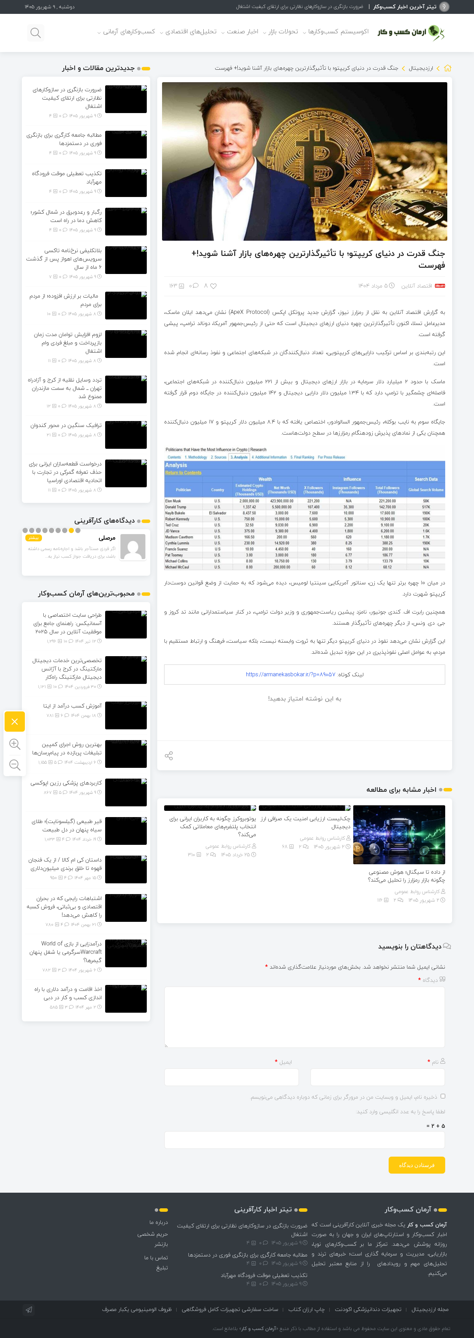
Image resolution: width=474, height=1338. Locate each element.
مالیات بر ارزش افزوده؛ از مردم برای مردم (65, 300)
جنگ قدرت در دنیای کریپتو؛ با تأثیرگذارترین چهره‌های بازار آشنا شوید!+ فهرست (318, 259)
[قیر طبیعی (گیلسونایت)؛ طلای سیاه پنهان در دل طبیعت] (126, 830)
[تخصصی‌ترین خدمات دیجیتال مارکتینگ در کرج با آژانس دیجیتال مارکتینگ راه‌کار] (126, 669)
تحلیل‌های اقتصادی (191, 31)
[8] (214, 285)
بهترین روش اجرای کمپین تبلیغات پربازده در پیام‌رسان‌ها (67, 748)
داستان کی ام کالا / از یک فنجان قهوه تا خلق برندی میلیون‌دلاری (65, 864)
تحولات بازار (283, 31)
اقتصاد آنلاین (416, 286)
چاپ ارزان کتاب (306, 1309)
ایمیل (283, 1062)
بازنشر (161, 1244)
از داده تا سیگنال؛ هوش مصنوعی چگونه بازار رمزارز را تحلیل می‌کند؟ (406, 876)
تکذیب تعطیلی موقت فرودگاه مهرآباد (67, 178)
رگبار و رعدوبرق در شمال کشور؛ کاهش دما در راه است (66, 216)
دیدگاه (428, 980)
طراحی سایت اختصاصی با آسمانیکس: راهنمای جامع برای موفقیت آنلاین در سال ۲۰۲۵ (67, 623)
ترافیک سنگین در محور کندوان (66, 425)
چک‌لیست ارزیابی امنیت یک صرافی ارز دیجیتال (305, 822)
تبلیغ (162, 1267)
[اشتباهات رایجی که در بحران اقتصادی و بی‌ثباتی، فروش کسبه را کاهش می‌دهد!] (126, 907)
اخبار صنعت (242, 31)
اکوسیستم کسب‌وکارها (338, 31)
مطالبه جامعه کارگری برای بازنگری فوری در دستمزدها (64, 139)
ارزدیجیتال (421, 68)
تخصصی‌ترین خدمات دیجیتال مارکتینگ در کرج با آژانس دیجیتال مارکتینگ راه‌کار (67, 668)
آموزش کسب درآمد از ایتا (72, 706)
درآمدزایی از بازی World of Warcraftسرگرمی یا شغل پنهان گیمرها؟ (65, 952)
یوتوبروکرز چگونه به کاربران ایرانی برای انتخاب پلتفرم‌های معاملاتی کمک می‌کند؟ (212, 826)
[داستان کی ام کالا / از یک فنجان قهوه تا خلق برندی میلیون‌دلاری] (126, 869)
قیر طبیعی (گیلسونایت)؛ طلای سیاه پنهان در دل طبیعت (67, 825)
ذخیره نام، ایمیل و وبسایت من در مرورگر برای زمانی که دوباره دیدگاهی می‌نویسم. (343, 1097)
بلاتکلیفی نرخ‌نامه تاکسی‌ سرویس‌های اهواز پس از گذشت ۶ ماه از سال (64, 259)
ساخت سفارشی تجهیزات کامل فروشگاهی (230, 1309)
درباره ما (159, 1222)
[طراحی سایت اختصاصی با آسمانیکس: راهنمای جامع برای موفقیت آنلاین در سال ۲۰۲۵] (126, 624)
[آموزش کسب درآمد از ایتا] (126, 715)
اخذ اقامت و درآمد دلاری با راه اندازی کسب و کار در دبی (68, 993)
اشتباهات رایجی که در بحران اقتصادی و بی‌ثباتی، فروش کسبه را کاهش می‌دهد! (64, 906)
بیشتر (34, 537)
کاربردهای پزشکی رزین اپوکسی (66, 783)
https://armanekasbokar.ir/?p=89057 (291, 674)
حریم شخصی (152, 1234)
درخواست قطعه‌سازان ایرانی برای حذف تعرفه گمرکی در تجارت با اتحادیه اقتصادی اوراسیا (65, 472)
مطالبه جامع (351, 6)
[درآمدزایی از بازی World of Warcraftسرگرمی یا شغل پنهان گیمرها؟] (126, 953)
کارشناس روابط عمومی (417, 891)
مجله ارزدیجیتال (430, 1309)
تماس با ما (156, 1257)
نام (433, 1062)
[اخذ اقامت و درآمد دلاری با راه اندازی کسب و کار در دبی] (126, 998)
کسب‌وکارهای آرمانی (129, 31)
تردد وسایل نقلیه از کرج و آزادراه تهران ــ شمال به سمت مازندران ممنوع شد (65, 388)
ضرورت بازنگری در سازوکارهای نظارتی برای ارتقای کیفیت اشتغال (67, 98)
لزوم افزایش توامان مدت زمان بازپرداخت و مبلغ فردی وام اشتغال (68, 342)
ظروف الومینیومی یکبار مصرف (137, 1309)
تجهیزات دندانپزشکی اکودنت (368, 1309)
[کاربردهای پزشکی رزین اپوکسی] (126, 792)
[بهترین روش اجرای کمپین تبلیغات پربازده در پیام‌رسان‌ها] (126, 753)
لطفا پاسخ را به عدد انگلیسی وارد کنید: (400, 1111)
